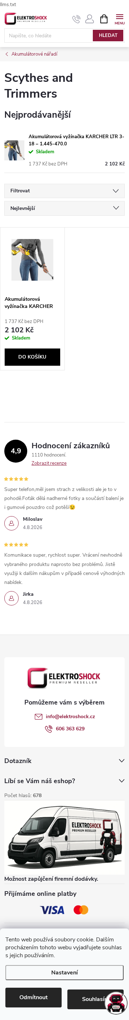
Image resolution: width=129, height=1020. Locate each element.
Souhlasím (95, 999)
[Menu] (119, 18)
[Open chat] (116, 1003)
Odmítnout (33, 997)
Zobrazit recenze (49, 463)
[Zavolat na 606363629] (76, 19)
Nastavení (64, 973)
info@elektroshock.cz (70, 716)
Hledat (108, 35)
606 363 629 (70, 728)
